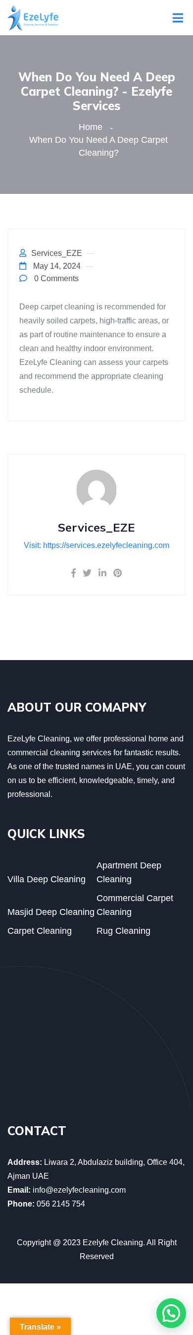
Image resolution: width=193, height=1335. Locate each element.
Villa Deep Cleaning (46, 879)
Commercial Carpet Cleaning (134, 905)
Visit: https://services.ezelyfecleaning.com (96, 545)
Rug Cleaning (123, 931)
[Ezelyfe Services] (33, 17)
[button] (171, 1313)
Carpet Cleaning (39, 931)
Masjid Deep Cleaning (51, 912)
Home (93, 127)
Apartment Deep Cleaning (128, 872)
